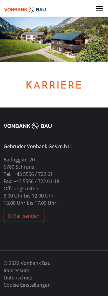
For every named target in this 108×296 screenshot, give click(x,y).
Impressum (16, 270)
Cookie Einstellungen (27, 285)
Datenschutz (18, 277)
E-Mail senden (24, 216)
